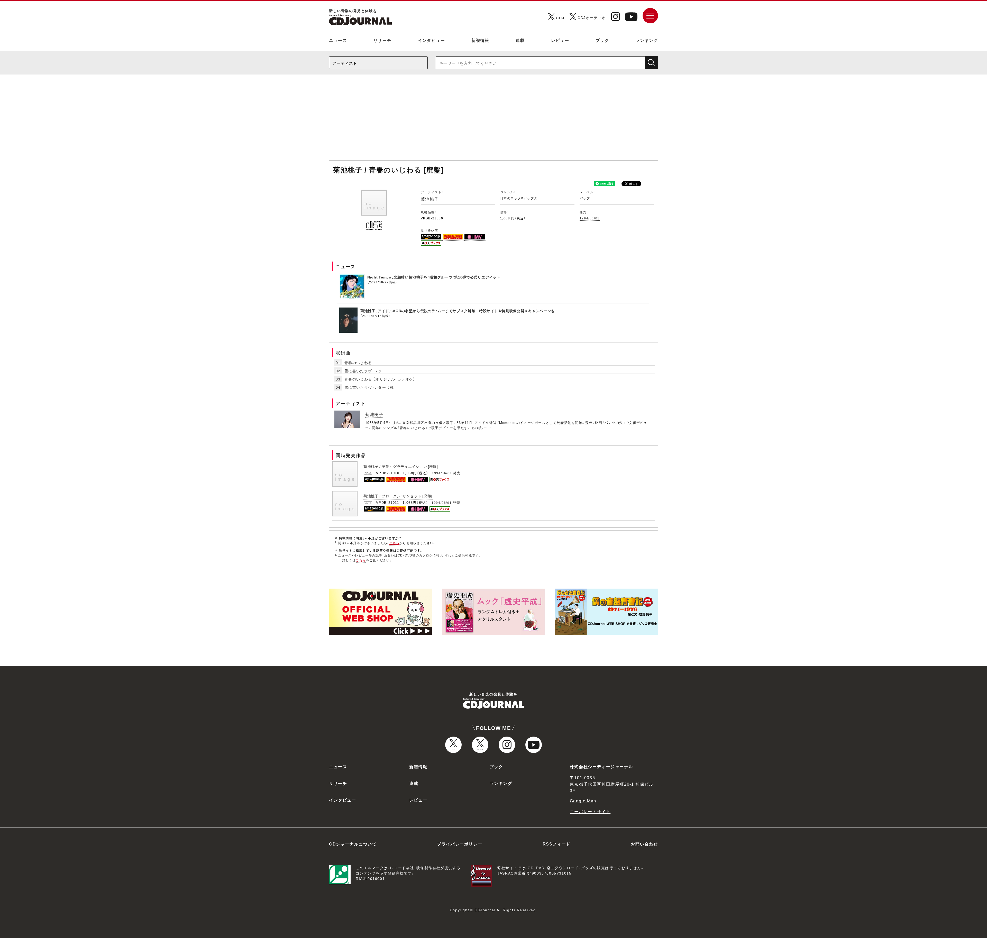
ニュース (338, 40)
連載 (520, 40)
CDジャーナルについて (353, 844)
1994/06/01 (590, 218)
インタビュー (431, 40)
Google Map (583, 800)
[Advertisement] (493, 120)
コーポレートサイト (590, 811)
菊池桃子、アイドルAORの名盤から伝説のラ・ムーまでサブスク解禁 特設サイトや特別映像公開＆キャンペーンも (457, 310)
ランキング (646, 40)
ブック (602, 40)
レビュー (560, 40)
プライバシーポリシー (459, 844)
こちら (394, 543)
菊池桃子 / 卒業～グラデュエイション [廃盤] (400, 466)
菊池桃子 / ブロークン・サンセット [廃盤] (397, 495)
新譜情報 (480, 40)
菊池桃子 (430, 199)
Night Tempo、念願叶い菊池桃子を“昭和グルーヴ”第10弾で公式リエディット (433, 277)
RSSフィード (557, 844)
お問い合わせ (644, 844)
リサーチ (382, 40)
